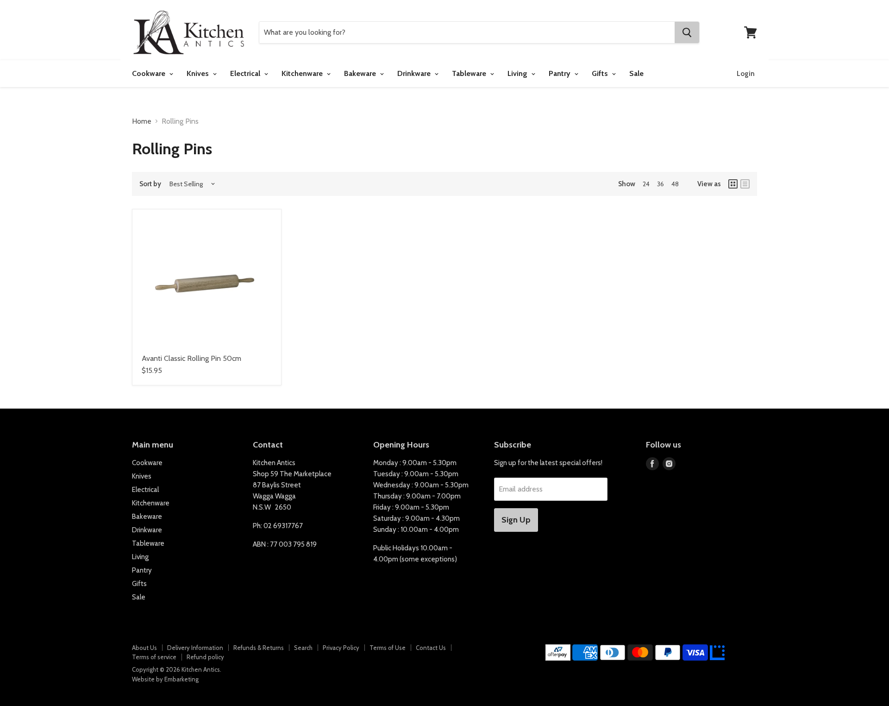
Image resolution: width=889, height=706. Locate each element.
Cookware (149, 73)
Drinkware (414, 73)
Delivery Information (195, 647)
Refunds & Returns (258, 647)
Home (141, 121)
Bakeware (361, 73)
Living (518, 73)
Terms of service (154, 657)
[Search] (687, 32)
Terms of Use (387, 647)
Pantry (560, 73)
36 (660, 184)
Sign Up (516, 520)
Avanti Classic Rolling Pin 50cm (191, 358)
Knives (199, 73)
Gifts (601, 73)
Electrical (246, 73)
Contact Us (431, 647)
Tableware (470, 73)
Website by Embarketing (165, 679)
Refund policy (205, 657)
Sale (636, 73)
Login (746, 73)
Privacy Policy (341, 647)
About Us (144, 647)
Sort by (150, 184)
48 (675, 184)
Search (303, 647)
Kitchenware (303, 73)
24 (646, 184)
